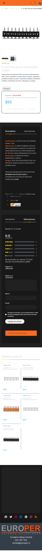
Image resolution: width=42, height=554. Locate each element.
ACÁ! (17, 179)
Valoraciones (29, 131)
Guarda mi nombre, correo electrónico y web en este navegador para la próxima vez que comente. (23, 314)
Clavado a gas (14, 8)
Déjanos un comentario (9, 276)
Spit (16, 200)
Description (10, 131)
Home (3, 8)
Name (7, 294)
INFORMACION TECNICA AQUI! (16, 174)
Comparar (6, 89)
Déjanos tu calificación (9, 267)
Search (31, 3)
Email (7, 303)
